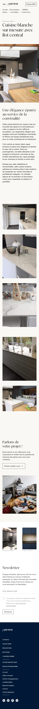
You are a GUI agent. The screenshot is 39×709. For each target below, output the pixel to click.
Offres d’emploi (7, 675)
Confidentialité (7, 682)
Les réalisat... (15, 12)
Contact (5, 689)
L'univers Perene (8, 656)
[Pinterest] (12, 700)
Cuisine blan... (26, 12)
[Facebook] (3, 700)
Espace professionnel (10, 666)
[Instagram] (8, 700)
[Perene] (12, 4)
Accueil (4, 9)
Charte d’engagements (10, 679)
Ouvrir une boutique (9, 662)
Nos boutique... (15, 9)
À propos (5, 639)
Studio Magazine (8, 692)
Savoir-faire (6, 644)
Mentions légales (8, 685)
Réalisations (7, 648)
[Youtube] (17, 700)
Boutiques (6, 652)
